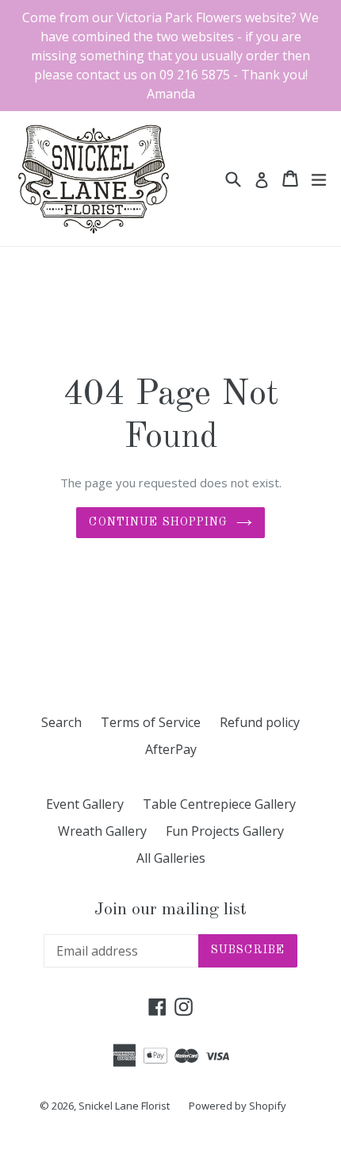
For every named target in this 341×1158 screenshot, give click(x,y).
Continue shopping (158, 522)
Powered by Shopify (237, 1105)
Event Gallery (85, 804)
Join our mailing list (170, 909)
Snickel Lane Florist (124, 1105)
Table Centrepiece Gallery (219, 804)
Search (61, 722)
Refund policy (260, 722)
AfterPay (171, 749)
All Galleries (170, 858)
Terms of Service (151, 722)
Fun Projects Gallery (225, 831)
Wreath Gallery (102, 831)
